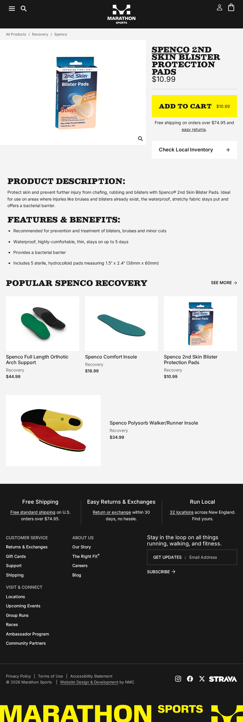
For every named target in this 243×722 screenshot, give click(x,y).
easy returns (194, 129)
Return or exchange (112, 512)
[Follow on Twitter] (202, 678)
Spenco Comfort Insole (111, 357)
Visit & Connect (24, 587)
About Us (83, 537)
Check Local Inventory (186, 150)
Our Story (81, 546)
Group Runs (17, 615)
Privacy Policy (18, 676)
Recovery (40, 34)
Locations (15, 596)
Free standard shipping (32, 512)
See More (221, 282)
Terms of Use (50, 676)
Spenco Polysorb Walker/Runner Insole (154, 423)
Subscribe (158, 571)
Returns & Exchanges (27, 546)
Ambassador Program (27, 633)
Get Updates (167, 557)
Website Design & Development (89, 682)
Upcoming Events (23, 605)
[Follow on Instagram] (178, 678)
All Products (16, 34)
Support (14, 565)
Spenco (60, 34)
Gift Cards (16, 556)
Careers (80, 565)
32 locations (182, 512)
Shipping (15, 574)
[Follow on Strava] (223, 679)
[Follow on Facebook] (190, 678)
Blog (76, 574)
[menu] (18, 8)
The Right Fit (86, 556)
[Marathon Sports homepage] (121, 14)
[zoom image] (140, 139)
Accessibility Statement (91, 676)
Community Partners (26, 643)
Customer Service (27, 537)
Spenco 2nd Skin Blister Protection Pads (191, 359)
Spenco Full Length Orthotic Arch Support (37, 359)
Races (12, 624)
